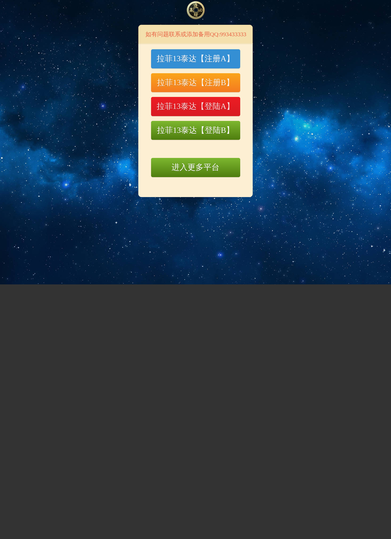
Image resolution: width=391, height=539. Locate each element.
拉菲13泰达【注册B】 (195, 82)
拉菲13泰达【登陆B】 (195, 130)
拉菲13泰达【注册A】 (195, 58)
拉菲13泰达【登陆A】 (195, 106)
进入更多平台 (195, 167)
